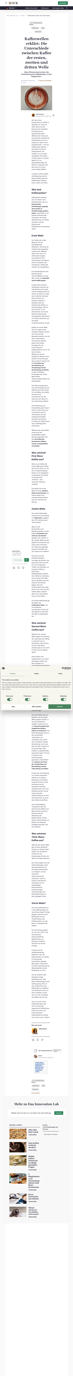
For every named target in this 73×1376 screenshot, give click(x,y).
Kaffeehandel (35, 28)
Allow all (59, 706)
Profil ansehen (18, 560)
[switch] (27, 699)
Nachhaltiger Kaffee (58, 8)
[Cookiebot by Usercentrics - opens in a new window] (63, 668)
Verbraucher (38, 31)
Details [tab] (36, 673)
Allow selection (36, 706)
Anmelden (62, 3)
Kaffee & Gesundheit (31, 8)
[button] (15, 8)
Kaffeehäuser (45, 8)
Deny (13, 706)
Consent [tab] (12, 673)
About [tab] (60, 673)
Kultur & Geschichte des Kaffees (35, 23)
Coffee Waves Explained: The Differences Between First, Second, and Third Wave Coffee (39, 1067)
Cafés (42, 28)
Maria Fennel (43, 1028)
